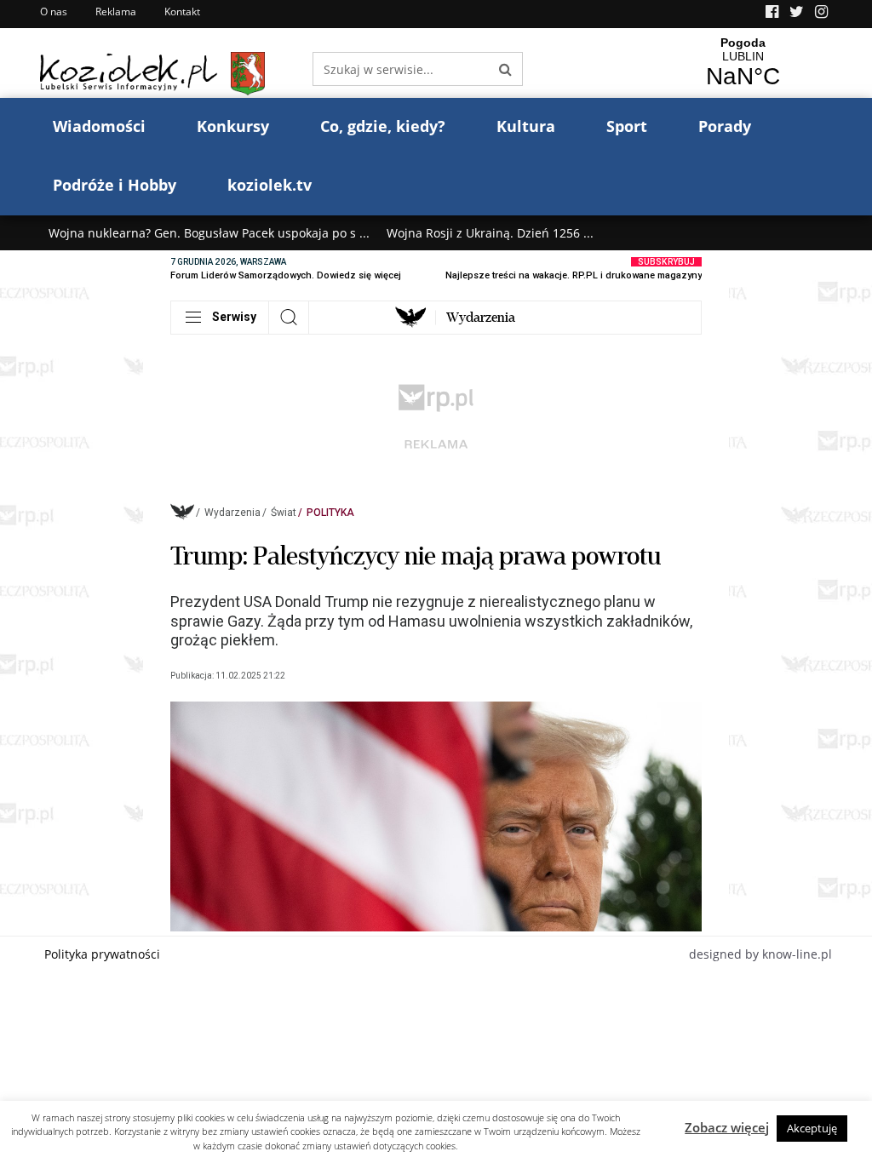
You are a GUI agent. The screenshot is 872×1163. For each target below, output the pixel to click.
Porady (724, 126)
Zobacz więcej (727, 1127)
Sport (626, 126)
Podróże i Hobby (114, 185)
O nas (53, 11)
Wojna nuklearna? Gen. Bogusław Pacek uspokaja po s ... (209, 233)
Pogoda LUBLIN (742, 63)
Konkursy (233, 126)
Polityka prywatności (102, 954)
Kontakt (182, 11)
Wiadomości (99, 126)
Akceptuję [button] (812, 1128)
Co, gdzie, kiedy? (382, 126)
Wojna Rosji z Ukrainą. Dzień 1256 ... (490, 233)
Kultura (525, 126)
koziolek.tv (269, 185)
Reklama (115, 11)
